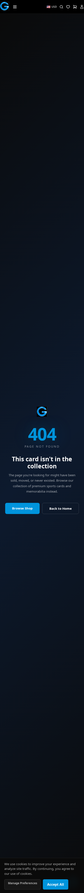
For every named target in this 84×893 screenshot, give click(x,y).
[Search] (61, 7)
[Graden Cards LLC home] (42, 411)
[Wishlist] (68, 7)
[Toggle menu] (14, 6)
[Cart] (75, 7)
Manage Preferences (22, 883)
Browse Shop (22, 508)
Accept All (55, 884)
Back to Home (60, 508)
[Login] (82, 7)
